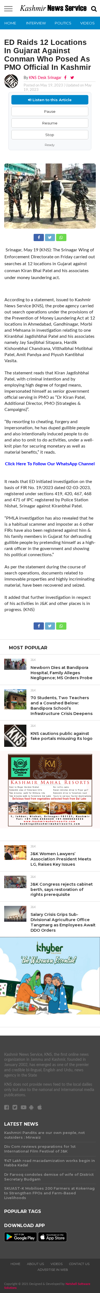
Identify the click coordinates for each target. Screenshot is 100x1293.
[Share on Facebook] (39, 237)
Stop (49, 134)
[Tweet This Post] (50, 237)
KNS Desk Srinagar (45, 78)
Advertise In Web (53, 1270)
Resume (50, 123)
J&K (33, 660)
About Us (35, 1264)
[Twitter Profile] (72, 78)
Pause (50, 111)
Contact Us (79, 1264)
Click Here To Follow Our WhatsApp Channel (50, 464)
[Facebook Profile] (66, 78)
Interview (36, 23)
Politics (63, 23)
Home (10, 23)
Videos (87, 23)
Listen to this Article (51, 100)
